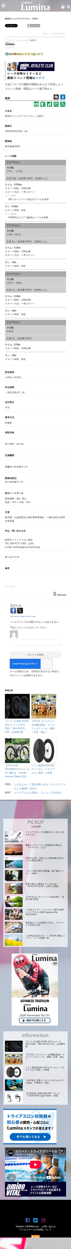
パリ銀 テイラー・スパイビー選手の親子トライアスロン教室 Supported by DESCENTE (45, 912)
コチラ (39, 54)
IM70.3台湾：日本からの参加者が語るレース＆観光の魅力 (45, 859)
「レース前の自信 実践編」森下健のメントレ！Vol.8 (45, 872)
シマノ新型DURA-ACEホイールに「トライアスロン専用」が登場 (42, 769)
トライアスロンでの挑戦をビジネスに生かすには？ (44, 833)
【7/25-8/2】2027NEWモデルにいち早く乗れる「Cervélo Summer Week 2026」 (17, 771)
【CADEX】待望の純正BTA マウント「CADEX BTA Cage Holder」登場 (43, 1094)
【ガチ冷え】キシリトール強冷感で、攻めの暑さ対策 (44, 898)
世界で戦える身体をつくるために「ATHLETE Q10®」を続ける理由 (42, 885)
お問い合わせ (49, 1226)
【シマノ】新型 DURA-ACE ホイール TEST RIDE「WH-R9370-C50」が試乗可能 (17, 726)
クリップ (35, 26)
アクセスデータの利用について (35, 1230)
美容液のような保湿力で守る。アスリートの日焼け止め (44, 924)
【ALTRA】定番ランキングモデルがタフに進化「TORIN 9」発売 (44, 1081)
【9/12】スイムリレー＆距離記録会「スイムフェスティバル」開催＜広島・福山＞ (43, 726)
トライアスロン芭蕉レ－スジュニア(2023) (38, 793)
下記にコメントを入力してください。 (29, 627)
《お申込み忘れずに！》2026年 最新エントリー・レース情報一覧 (45, 937)
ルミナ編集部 (30, 40)
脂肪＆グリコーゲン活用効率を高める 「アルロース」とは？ (43, 846)
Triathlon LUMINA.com (27, 1226)
